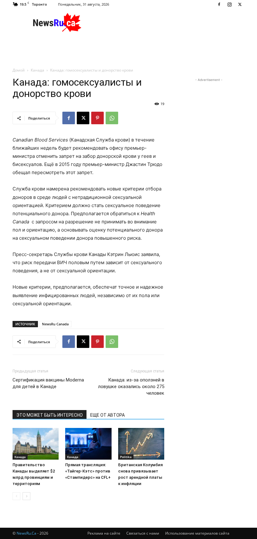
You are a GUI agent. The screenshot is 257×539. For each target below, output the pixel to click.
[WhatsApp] (112, 118)
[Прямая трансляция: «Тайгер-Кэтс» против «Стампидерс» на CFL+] (88, 444)
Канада (37, 70)
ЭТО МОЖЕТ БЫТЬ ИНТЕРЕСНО (49, 415)
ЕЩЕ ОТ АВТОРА (107, 415)
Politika (126, 457)
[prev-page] (16, 496)
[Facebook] (219, 4)
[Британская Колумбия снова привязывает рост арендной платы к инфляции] (141, 444)
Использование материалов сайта (197, 533)
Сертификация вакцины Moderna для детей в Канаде (48, 383)
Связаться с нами (142, 533)
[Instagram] (229, 4)
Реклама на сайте (103, 533)
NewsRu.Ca (26, 533)
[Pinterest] (97, 118)
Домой (19, 70)
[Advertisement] (170, 22)
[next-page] (26, 496)
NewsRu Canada (55, 324)
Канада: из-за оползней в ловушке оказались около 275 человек (131, 386)
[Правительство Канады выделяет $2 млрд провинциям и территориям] (36, 444)
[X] (239, 4)
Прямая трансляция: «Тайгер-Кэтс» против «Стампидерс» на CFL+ (88, 471)
